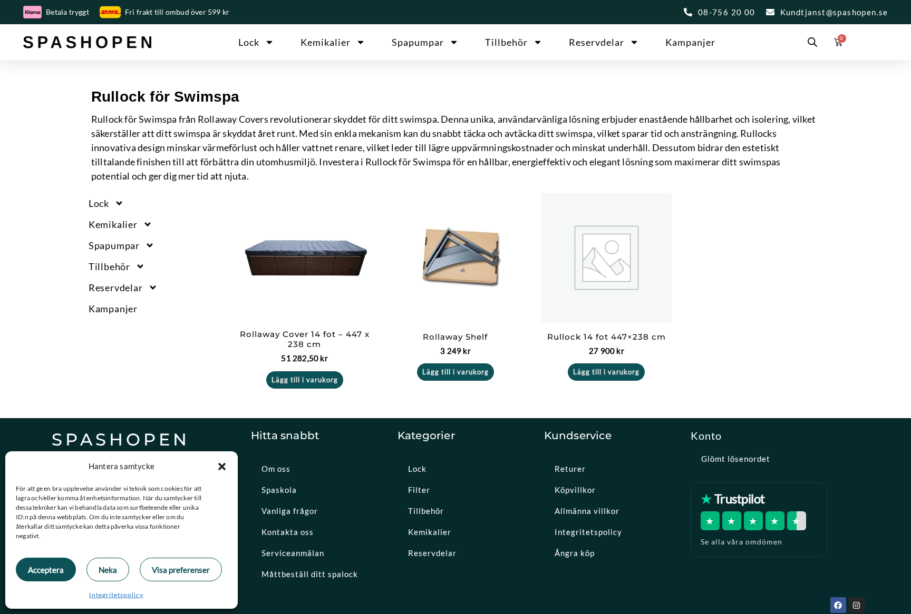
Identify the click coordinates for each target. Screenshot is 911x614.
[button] (222, 466)
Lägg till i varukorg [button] (305, 379)
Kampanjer (690, 42)
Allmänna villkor (587, 511)
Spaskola (279, 489)
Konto (706, 435)
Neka (108, 570)
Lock (248, 42)
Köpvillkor (575, 489)
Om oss (275, 468)
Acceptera (46, 570)
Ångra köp (575, 553)
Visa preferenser (181, 570)
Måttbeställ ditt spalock (309, 574)
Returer (570, 468)
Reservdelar (596, 42)
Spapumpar (418, 42)
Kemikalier (326, 42)
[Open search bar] (812, 42)
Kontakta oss (287, 532)
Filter (419, 489)
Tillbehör (506, 42)
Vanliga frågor (289, 511)
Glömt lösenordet (735, 458)
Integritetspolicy (116, 595)
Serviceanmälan (292, 553)
